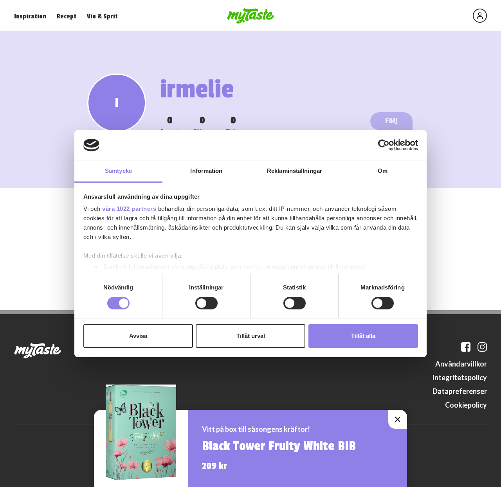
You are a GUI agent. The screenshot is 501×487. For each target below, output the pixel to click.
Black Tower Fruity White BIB (279, 446)
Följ (391, 121)
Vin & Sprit (102, 16)
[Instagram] (482, 347)
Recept (66, 16)
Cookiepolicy (466, 405)
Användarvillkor (461, 363)
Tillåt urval (250, 335)
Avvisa (138, 335)
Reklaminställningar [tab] (294, 170)
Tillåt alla (363, 335)
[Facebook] (465, 347)
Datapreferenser (460, 391)
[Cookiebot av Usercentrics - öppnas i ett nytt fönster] (384, 145)
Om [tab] (382, 170)
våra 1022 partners (129, 208)
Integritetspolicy (459, 377)
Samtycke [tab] (118, 170)
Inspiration (30, 16)
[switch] (206, 303)
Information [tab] (206, 170)
